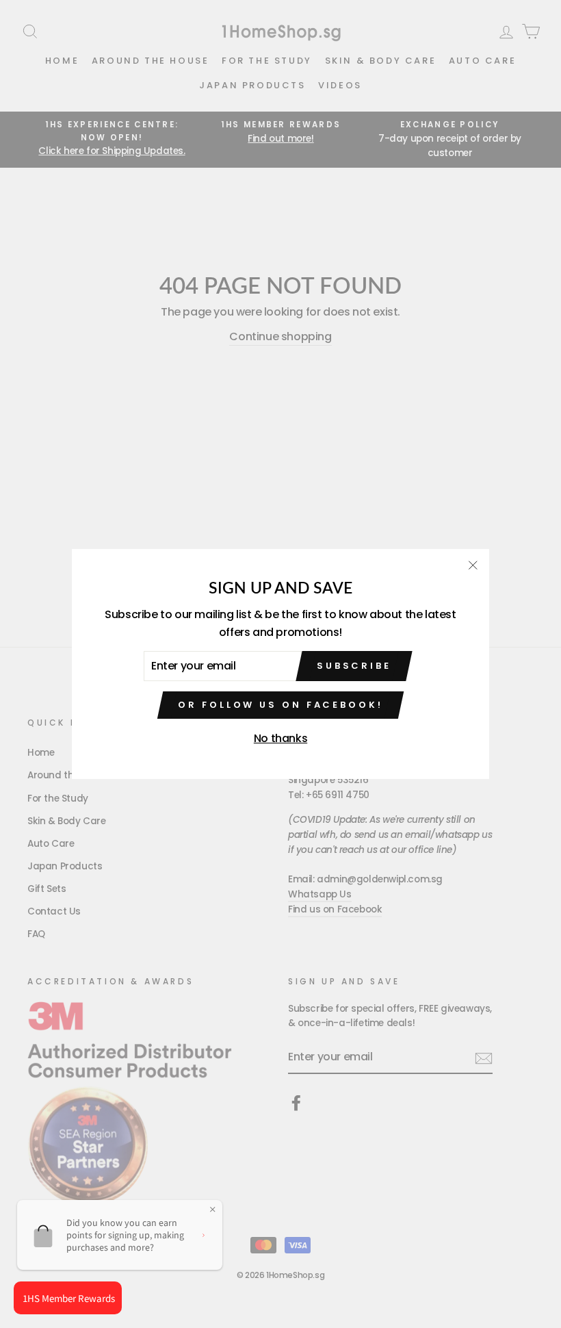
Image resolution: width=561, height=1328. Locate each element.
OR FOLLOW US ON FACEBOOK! (280, 704)
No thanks (280, 738)
